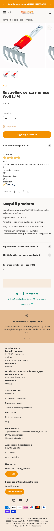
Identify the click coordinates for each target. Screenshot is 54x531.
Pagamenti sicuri (13, 403)
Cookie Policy (25, 526)
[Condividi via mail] (28, 191)
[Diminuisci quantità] (6, 118)
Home (5, 20)
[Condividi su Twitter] (19, 191)
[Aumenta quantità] (15, 118)
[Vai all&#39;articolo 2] (14, 75)
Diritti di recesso (13, 417)
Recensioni (36, 526)
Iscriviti (11, 474)
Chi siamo (10, 452)
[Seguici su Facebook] (7, 500)
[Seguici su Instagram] (13, 500)
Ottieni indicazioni (14, 438)
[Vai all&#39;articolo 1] (6, 75)
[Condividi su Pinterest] (23, 191)
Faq (7, 421)
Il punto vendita (12, 447)
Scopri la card (15, 491)
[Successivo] (50, 4)
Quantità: (7, 113)
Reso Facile (10, 412)
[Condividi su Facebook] (14, 191)
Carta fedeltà (12, 457)
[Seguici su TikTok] (27, 500)
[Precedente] (3, 4)
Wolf (5, 86)
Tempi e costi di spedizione (18, 407)
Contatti (9, 393)
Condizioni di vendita (15, 398)
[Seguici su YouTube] (20, 500)
